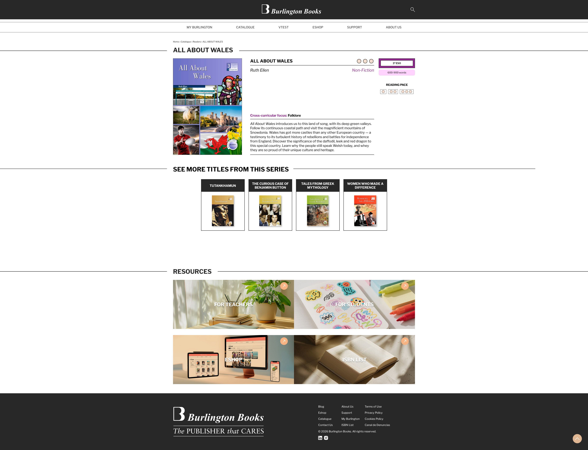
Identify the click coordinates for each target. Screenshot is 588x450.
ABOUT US (393, 27)
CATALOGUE (245, 27)
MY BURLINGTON (199, 27)
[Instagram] (326, 438)
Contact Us (325, 425)
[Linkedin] (320, 438)
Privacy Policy (374, 412)
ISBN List (347, 425)
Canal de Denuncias (377, 425)
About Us (347, 406)
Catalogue (186, 41)
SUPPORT (354, 27)
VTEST (284, 27)
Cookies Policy (374, 418)
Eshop (322, 412)
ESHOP (318, 27)
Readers (197, 41)
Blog (321, 406)
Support (346, 412)
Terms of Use (373, 406)
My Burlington (350, 418)
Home (176, 41)
